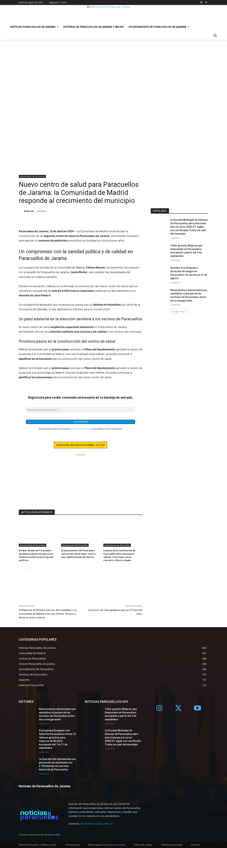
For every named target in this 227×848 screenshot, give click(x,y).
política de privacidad (81, 428)
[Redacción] (21, 211)
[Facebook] (22, 220)
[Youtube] (197, 708)
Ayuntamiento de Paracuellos (32, 176)
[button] (215, 35)
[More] (39, 220)
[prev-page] (21, 569)
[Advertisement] (113, 66)
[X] (206, 3)
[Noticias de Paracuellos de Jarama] (113, 14)
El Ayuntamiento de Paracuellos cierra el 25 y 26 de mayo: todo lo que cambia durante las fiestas (78, 553)
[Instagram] (201, 3)
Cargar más (178, 311)
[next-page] (26, 569)
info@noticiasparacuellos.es (97, 823)
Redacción (29, 211)
